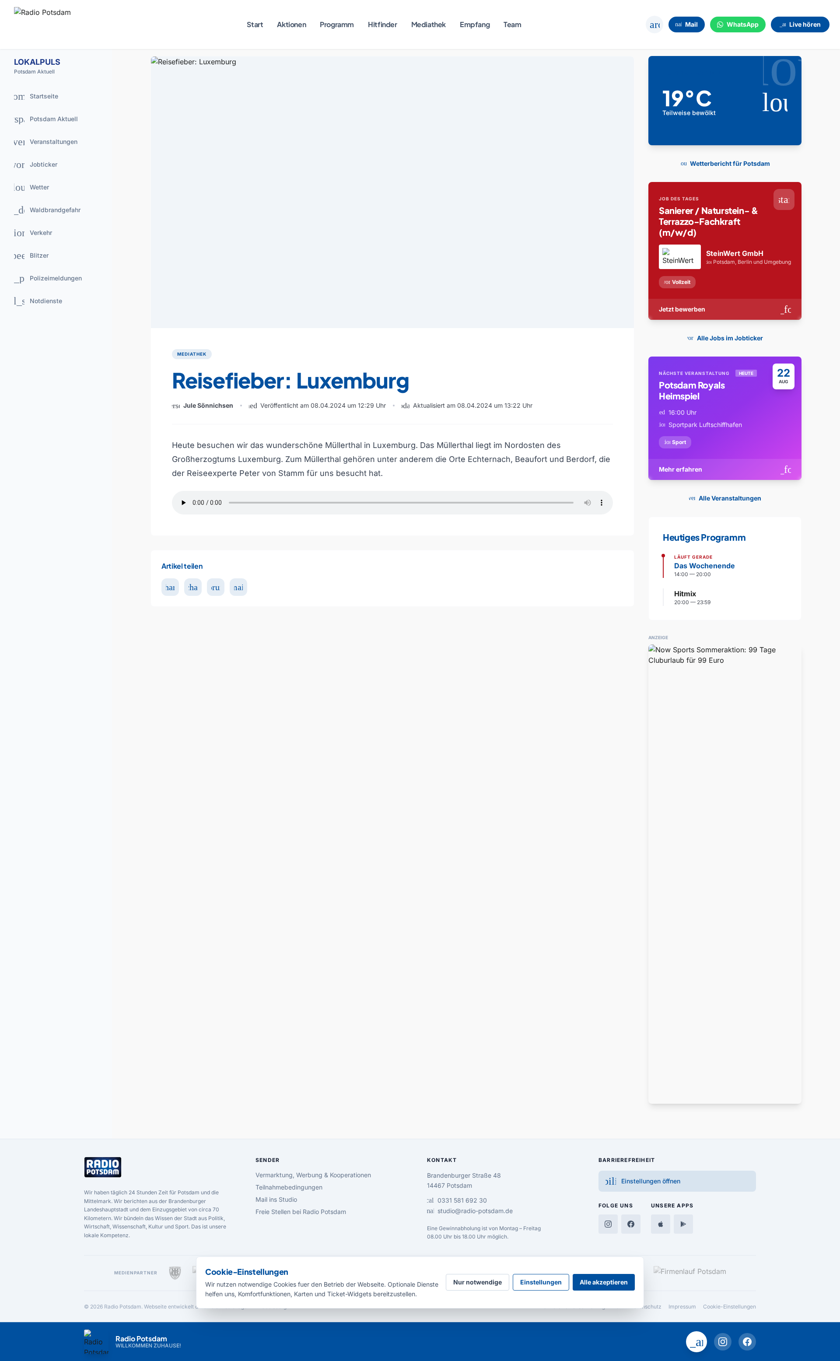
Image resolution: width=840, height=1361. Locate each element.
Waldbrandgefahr (43, 210)
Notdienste (34, 301)
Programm (337, 24)
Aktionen (291, 24)
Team (512, 24)
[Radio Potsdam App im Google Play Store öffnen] (683, 1224)
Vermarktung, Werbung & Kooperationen (313, 1175)
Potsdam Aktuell (42, 119)
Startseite (32, 96)
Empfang (475, 24)
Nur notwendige (477, 1282)
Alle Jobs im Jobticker (723, 338)
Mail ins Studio (276, 1199)
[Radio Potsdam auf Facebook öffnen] (747, 1342)
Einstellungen (541, 1282)
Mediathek (428, 24)
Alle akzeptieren (604, 1282)
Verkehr (29, 232)
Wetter (28, 187)
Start (255, 24)
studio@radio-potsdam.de (470, 1210)
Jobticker (33, 164)
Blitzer (28, 255)
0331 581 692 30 (457, 1200)
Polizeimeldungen (44, 278)
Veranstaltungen (43, 141)
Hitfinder (382, 24)
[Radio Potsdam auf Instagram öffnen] (723, 1342)
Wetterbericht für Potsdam (723, 163)
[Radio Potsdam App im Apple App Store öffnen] (660, 1224)
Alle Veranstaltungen (723, 498)
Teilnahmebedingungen (289, 1187)
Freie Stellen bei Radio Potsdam (301, 1211)
